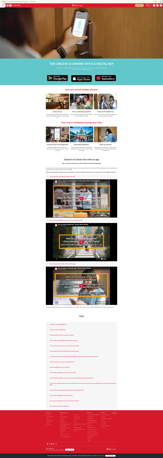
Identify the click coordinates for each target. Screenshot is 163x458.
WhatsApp (48, 424)
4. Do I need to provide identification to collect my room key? (64, 340)
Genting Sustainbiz (63, 426)
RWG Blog (62, 420)
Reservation (48, 414)
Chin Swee (103, 416)
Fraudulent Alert (77, 418)
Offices (47, 418)
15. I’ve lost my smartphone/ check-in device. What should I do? (64, 400)
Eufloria (89, 440)
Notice (75, 420)
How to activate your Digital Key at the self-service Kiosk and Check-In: (66, 220)
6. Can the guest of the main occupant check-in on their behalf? (64, 351)
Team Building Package (92, 420)
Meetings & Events (91, 436)
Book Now (139, 5)
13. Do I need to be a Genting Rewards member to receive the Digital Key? (67, 390)
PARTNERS (103, 412)
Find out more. (100, 455)
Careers (61, 433)
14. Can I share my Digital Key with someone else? (61, 395)
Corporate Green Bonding (92, 435)
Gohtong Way (90, 425)
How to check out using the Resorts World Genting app (62, 264)
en (161, 5)
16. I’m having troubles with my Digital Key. (60, 406)
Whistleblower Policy (78, 427)
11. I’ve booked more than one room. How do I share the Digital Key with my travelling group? (71, 378)
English (114, 413)
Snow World (103, 427)
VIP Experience (90, 416)
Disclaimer (76, 414)
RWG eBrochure (63, 422)
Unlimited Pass (90, 418)
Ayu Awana (103, 423)
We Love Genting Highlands (65, 436)
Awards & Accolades (64, 435)
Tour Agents (62, 431)
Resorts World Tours (105, 414)
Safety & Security (49, 420)
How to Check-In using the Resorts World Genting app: (62, 176)
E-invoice (75, 422)
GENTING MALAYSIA (64, 412)
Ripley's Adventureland (105, 425)
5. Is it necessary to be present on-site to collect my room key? (64, 345)
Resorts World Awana (92, 431)
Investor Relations (63, 416)
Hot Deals (89, 438)
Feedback (48, 422)
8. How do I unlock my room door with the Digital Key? (62, 362)
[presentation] (151, 1)
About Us (62, 414)
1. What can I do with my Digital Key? (58, 324)
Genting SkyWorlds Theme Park (94, 414)
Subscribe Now (70, 449)
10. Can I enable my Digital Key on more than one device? (63, 372)
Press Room (62, 418)
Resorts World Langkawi (92, 429)
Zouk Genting (103, 422)
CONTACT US (49, 412)
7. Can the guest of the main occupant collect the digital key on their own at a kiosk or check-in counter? (74, 356)
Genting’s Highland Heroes (65, 424)
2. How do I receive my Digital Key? (58, 329)
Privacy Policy (76, 416)
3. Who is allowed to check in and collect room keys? (62, 335)
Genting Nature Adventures (93, 433)
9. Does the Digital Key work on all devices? (60, 367)
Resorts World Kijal (91, 427)
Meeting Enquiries (49, 416)
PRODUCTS (89, 412)
